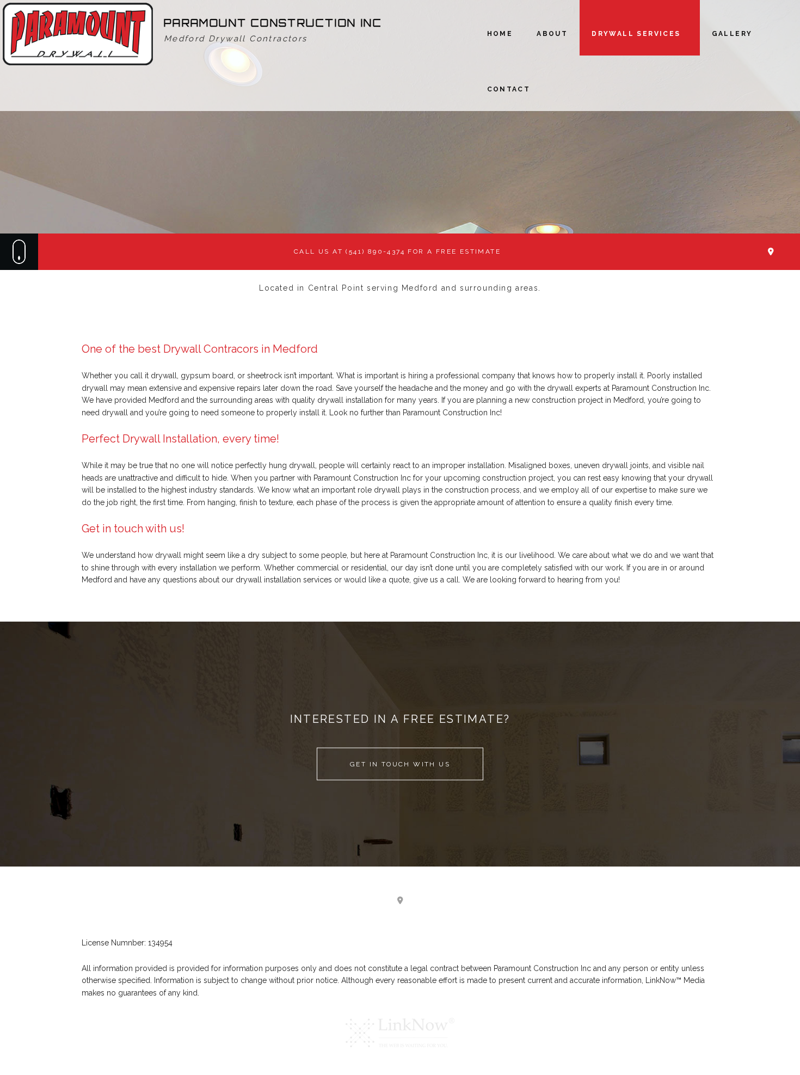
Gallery (732, 34)
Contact (509, 89)
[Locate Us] (770, 252)
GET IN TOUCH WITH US (400, 763)
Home (500, 34)
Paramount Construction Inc (273, 23)
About (552, 34)
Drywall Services (636, 34)
